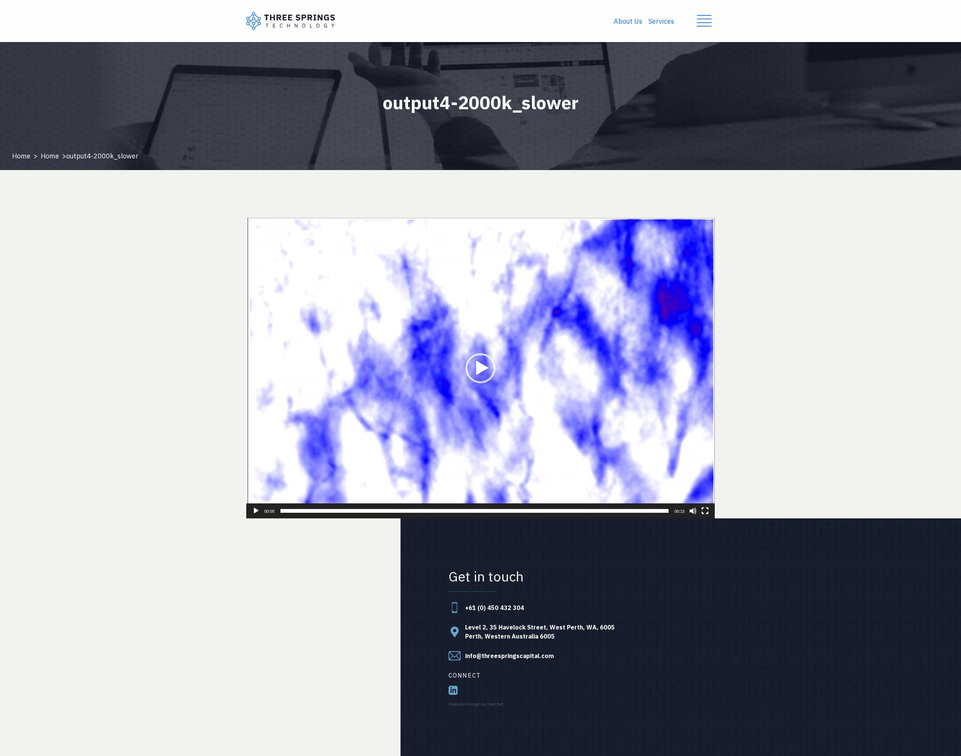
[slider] (474, 511)
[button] (480, 368)
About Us (628, 21)
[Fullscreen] (705, 511)
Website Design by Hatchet (476, 704)
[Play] (256, 511)
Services (661, 21)
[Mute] (693, 511)
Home (21, 156)
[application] (480, 368)
